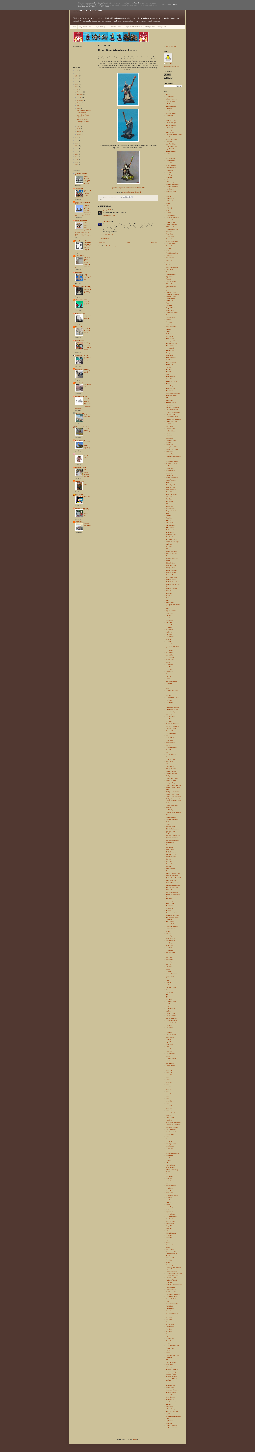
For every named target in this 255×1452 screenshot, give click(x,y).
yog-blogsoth (79, 454)
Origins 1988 (169, 908)
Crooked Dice (169, 324)
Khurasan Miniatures (171, 681)
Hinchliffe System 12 (172, 588)
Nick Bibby (169, 859)
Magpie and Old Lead (82, 355)
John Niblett (169, 653)
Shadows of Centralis (172, 1127)
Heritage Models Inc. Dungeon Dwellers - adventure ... (83, 121)
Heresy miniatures (171, 565)
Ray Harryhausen (170, 1008)
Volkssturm (169, 1357)
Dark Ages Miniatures (172, 341)
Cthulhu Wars (169, 334)
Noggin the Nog (170, 868)
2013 (77, 151)
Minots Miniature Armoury (173, 812)
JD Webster (169, 627)
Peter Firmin (169, 955)
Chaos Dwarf (169, 255)
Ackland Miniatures (171, 99)
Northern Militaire (171, 880)
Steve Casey (169, 1190)
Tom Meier (169, 1317)
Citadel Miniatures (171, 274)
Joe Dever (168, 639)
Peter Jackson (169, 959)
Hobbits (168, 600)
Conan (167, 303)
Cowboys (168, 320)
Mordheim (169, 822)
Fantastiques (169, 438)
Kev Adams (169, 674)
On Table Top (169, 906)
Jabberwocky (169, 620)
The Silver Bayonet (171, 1289)
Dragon (168, 383)
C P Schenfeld (170, 227)
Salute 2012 (169, 1082)
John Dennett (169, 650)
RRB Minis (169, 1061)
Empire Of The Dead (172, 417)
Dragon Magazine (171, 386)
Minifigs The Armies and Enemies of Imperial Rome (173, 799)
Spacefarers (169, 1160)
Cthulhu (168, 331)
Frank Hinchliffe (170, 470)
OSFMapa (168, 910)
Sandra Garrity (170, 1118)
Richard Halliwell (171, 1023)
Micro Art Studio (170, 759)
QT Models (169, 997)
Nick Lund (169, 864)
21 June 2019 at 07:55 (109, 215)
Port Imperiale (79, 340)
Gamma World (170, 492)
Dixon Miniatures (170, 376)
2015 (77, 146)
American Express (171, 120)
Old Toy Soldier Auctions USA (173, 895)
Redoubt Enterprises (171, 1018)
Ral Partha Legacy (171, 1001)
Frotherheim (169, 475)
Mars (167, 735)
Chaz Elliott (169, 265)
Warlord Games (170, 1387)
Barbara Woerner (170, 163)
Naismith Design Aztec (172, 829)
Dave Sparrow (170, 350)
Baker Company (170, 161)
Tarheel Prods (169, 1235)
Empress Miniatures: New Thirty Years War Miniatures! (87, 180)
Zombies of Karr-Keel (172, 1428)
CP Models (169, 322)
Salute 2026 (169, 1110)
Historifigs (169, 593)
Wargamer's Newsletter (172, 1369)
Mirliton (168, 815)
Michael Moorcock (171, 754)
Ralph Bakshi (169, 1004)
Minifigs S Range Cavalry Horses (173, 788)
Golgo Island (169, 523)
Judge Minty (169, 667)
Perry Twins (169, 943)
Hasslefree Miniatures (172, 558)
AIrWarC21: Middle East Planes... (87, 330)
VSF (167, 1360)
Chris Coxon (169, 269)
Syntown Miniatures (171, 1216)
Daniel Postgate (170, 338)
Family (168, 433)
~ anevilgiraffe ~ (80, 413)
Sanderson (168, 1115)
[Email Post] (120, 197)
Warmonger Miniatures (172, 1390)
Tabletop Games (170, 1221)
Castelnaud (169, 246)
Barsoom (168, 172)
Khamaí (168, 679)
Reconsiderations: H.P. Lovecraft (87, 316)
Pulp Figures (169, 992)
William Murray (170, 1409)
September (80, 100)
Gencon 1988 (169, 506)
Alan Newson (169, 111)
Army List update (86, 483)
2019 (77, 90)
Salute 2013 (169, 1084)
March (79, 132)
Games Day (169, 482)
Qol (167, 994)
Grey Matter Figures (171, 539)
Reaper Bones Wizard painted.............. (83, 116)
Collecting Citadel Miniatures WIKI (171, 297)
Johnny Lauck (170, 660)
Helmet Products (170, 563)
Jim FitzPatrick (170, 637)
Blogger (135, 1439)
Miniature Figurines (171, 773)
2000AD (168, 94)
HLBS (167, 598)
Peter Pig (168, 964)
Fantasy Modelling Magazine (171, 441)
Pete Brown (169, 948)
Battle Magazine (170, 175)
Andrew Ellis (169, 127)
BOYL (167, 206)
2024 (77, 76)
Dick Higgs (169, 369)
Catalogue (168, 248)
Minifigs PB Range (171, 780)
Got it (175, 5)
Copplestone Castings (172, 312)
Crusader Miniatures (171, 327)
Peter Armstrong (170, 952)
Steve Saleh (169, 1197)
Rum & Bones (170, 1063)
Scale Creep (169, 1120)
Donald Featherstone (171, 381)
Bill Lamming (170, 182)
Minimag (168, 808)
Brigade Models (170, 215)
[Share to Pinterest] (132, 197)
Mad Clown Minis (171, 728)
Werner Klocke (170, 1399)
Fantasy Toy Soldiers (81, 508)
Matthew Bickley (170, 743)
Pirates (167, 980)
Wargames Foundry (171, 1374)
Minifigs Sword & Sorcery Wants (155, 27)
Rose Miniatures (170, 1053)
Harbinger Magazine (171, 553)
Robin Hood (169, 1039)
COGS (167, 290)
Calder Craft (169, 234)
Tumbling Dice (170, 1338)
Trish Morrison (170, 1334)
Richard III (169, 1025)
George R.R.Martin (171, 511)
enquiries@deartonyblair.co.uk (131, 192)
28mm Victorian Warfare (83, 427)
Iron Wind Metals (171, 618)
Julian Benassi (170, 671)
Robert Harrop (170, 1037)
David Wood (169, 64)
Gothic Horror (170, 527)
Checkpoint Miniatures (172, 267)
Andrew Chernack (171, 125)
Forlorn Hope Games (172, 461)
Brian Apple (169, 213)
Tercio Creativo (170, 1249)
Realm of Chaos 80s (81, 220)
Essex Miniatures (170, 428)
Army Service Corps (171, 146)
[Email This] (124, 197)
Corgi (167, 315)
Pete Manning (169, 950)
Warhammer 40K (170, 1385)
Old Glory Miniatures (172, 887)
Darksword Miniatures (172, 343)
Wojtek (168, 1414)
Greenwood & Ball (171, 534)
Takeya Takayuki (170, 1226)
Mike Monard (169, 764)
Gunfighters (169, 544)
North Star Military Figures (173, 873)
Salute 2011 (169, 1080)
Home (74, 27)
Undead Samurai (170, 1341)
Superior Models (170, 1212)
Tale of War (169, 1228)
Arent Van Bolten (171, 144)
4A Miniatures (170, 96)
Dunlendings (169, 405)
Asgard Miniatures (171, 149)
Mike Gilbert (169, 762)
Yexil (167, 1418)
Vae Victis (168, 1343)
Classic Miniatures (171, 281)
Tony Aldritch (170, 1327)
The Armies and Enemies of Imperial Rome (173, 1268)
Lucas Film (169, 719)
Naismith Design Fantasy (173, 835)
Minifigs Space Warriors (172, 794)
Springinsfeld (107, 210)
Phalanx (168, 969)
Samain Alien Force (171, 1113)
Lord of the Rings (171, 712)
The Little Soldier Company (174, 1285)
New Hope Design (171, 854)
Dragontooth (169, 391)
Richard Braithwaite (171, 1020)
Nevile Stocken (170, 849)
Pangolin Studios (170, 924)
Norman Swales (170, 871)
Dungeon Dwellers (171, 402)
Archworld (169, 141)
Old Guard (169, 890)
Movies (168, 824)
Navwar (168, 845)
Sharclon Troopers (171, 1129)
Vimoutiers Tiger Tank (172, 1355)
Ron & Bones (169, 1049)
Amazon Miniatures (171, 118)
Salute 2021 (169, 1101)
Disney (168, 374)
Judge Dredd (169, 664)
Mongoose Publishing (172, 819)
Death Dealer (169, 360)
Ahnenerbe (169, 108)
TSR (167, 1336)
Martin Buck (169, 740)
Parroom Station (170, 929)
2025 (77, 73)
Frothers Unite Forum (172, 478)
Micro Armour (170, 757)
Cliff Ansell (169, 284)
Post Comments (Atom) (112, 246)
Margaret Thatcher (171, 733)
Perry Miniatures (170, 940)
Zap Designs (169, 1421)
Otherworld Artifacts (171, 913)
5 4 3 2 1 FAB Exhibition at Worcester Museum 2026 (87, 290)
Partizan (168, 931)
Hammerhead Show (171, 551)
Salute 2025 (169, 1108)
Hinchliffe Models (171, 579)
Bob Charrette (170, 198)
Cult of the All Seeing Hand (86, 303)
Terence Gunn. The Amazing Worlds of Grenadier (171, 1253)
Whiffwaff (168, 1404)
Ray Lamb (169, 1011)
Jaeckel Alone (79, 481)
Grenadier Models (171, 537)
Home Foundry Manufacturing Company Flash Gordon (173, 604)
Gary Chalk (169, 497)
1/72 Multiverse (80, 522)
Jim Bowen (169, 632)
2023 (77, 79)
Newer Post (102, 242)
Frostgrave (169, 473)
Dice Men (168, 367)
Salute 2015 (169, 1089)
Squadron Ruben (170, 1165)
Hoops (167, 608)
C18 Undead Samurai (172, 229)
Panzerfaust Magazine (172, 926)
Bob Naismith (169, 201)
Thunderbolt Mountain (172, 1304)
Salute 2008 (169, 1075)
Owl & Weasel (170, 922)
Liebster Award (170, 705)
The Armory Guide (171, 1271)
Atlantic (168, 153)
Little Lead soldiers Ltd (172, 707)
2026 (77, 70)
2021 (77, 84)
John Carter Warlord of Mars (172, 647)
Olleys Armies (170, 903)
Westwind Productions (172, 1402)
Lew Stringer (169, 702)
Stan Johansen (170, 1174)
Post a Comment (105, 238)
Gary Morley (169, 501)
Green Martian (170, 532)
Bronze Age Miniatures (172, 217)
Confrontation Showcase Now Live (87, 359)
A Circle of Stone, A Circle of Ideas (87, 430)
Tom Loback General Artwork (172, 1314)
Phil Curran (106, 221)
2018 (77, 138)
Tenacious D (169, 1245)
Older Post (154, 242)
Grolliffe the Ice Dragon (172, 542)
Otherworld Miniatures (172, 915)
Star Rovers (169, 1178)
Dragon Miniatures (171, 388)
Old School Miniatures (172, 892)
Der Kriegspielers (171, 362)
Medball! (168, 750)
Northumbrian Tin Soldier (173, 885)
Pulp (167, 990)
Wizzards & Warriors (172, 1411)
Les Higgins (169, 700)
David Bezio (169, 355)
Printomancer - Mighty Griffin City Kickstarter (87, 192)
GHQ (167, 513)
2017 (77, 140)
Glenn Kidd (169, 518)
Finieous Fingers (170, 454)
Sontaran (168, 1151)
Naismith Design (170, 826)
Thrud (167, 1301)
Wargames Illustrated (172, 1376)
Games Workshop (171, 489)
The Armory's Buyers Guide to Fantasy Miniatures (174, 1274)
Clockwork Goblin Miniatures (171, 287)
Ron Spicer (169, 1051)
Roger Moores (170, 1042)
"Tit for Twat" (87, 496)
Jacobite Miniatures (171, 625)
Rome (167, 1046)
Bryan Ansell (169, 220)
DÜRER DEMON (86, 456)
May (78, 126)
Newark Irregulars (171, 857)
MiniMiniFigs (169, 810)
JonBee (168, 662)
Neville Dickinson (171, 852)
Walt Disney (169, 1367)
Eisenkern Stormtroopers (173, 412)
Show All (90, 535)
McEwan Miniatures (171, 747)
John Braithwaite (170, 644)
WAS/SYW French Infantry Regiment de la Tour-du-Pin (87, 445)
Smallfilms (169, 1141)
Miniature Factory (171, 771)
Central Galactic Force (172, 253)
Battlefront (169, 177)
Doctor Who (169, 379)
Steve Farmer (169, 1193)
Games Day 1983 (170, 487)
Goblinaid (168, 520)
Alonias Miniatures (171, 113)
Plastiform (168, 982)
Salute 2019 (169, 1099)
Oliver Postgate (170, 901)
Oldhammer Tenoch (115, 27)
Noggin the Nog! (100, 27)
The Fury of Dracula (171, 1280)
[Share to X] (128, 197)
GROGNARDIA (80, 313)
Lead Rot (168, 695)
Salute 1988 (169, 1070)
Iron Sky (168, 615)
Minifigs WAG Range (172, 805)
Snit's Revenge (170, 1146)
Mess (167, 752)
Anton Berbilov (170, 132)
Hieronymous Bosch (171, 577)
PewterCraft (169, 967)
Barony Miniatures (171, 168)
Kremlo (168, 686)
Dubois (168, 398)
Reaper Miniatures (108, 200)
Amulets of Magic (171, 123)
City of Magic (170, 277)
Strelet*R (168, 1202)
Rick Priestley (170, 1027)
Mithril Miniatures (171, 817)
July (78, 105)
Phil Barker (169, 971)
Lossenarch (169, 714)
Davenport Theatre (171, 353)
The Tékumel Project (172, 1296)
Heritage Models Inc (171, 570)
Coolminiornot (170, 310)
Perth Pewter (169, 945)
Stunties (168, 1209)
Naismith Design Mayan (172, 840)
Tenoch (168, 1247)
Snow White (169, 1148)
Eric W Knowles (170, 424)
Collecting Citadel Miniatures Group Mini (172, 293)
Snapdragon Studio (171, 1144)
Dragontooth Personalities (173, 393)
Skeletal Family (170, 1134)
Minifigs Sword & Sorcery (173, 796)
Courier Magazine (171, 317)
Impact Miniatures (171, 611)
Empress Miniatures (171, 421)
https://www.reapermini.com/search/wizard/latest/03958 (128, 188)
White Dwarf (169, 1406)
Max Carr (168, 745)
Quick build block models (87, 524)
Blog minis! (169, 194)
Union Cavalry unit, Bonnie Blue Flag (87, 276)
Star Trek (168, 1181)
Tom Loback (169, 1311)
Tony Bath (169, 1329)
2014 (77, 148)
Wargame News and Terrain (81, 174)
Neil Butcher (169, 847)
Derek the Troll (170, 365)
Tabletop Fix (79, 188)
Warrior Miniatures (171, 1395)
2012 (77, 154)
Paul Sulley (169, 936)
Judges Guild (169, 669)
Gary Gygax (169, 499)
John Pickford (169, 655)
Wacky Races (169, 1364)
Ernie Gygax (169, 426)
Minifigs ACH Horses (172, 778)
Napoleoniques (170, 842)
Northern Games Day (172, 876)
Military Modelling (171, 769)
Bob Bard (168, 196)
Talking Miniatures (171, 1233)
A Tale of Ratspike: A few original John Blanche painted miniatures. (87, 346)
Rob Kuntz (169, 1032)
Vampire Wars (170, 1348)
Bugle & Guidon (170, 222)
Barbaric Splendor (171, 165)
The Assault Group (171, 1278)
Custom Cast (169, 336)
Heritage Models (170, 568)
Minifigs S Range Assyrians (173, 785)
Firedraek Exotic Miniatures (173, 456)
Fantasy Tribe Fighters (172, 449)
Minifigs (168, 776)
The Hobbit (169, 1282)
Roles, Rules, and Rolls (82, 241)
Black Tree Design (171, 191)
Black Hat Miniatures (172, 186)
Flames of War (170, 459)
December (80, 92)
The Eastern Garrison (81, 300)
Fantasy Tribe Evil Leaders (173, 447)
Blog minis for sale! (85, 27)
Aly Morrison (169, 115)
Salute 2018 (169, 1096)
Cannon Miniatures (171, 243)
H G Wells (169, 546)
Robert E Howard (171, 1035)
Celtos (167, 251)
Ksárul (167, 688)
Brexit (167, 210)
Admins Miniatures (171, 106)
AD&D (168, 104)
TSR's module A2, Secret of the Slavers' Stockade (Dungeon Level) (87, 246)
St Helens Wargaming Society (172, 1170)
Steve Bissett (169, 1188)
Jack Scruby (169, 622)
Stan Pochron (169, 1176)
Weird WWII (79, 495)
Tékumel (168, 1242)
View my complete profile (171, 66)
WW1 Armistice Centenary (173, 1416)
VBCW (168, 1350)
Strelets (168, 1204)
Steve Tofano (169, 1200)
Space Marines (170, 1158)
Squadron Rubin (170, 1167)
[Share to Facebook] (130, 197)
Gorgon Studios (170, 525)
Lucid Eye (169, 721)
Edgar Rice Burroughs (172, 410)
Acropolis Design (170, 101)
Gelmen (168, 504)
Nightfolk (168, 866)
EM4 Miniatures (170, 414)
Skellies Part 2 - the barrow (87, 415)
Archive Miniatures (171, 139)
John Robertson (170, 657)
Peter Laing (169, 962)
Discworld (168, 372)
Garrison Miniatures (171, 494)
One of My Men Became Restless (82, 203)
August (79, 103)
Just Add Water (80, 256)
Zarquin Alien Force (171, 1425)
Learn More (166, 5)
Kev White (169, 676)
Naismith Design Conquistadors (170, 832)
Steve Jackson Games (172, 1195)
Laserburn (168, 693)
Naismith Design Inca (172, 838)
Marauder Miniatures (171, 731)
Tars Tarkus (169, 1238)
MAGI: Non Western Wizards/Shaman (87, 512)
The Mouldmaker (170, 1287)
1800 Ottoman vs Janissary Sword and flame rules (87, 472)
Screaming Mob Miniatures (173, 1122)
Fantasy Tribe (169, 444)
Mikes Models (170, 766)
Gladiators (168, 515)
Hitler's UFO (169, 595)
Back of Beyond (170, 158)
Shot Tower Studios (171, 1132)
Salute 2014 (169, 1087)
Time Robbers (170, 1308)
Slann (167, 1136)
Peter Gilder (169, 957)
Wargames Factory (171, 1372)
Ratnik (167, 1006)
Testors (168, 1262)
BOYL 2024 (169, 208)
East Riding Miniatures (172, 407)
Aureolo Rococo (170, 156)
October (79, 97)
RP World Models (171, 1058)
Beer (167, 179)
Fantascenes (169, 436)
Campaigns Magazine (172, 241)
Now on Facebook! (171, 46)
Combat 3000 (169, 301)
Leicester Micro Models (172, 698)
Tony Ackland (170, 1324)
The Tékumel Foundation (173, 1294)
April (78, 129)
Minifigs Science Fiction (172, 792)
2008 (77, 162)
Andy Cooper (169, 130)
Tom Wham (169, 1319)
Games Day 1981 (170, 485)
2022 (77, 81)
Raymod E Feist (170, 1013)
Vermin (168, 1353)
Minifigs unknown (171, 803)
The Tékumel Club (171, 1292)
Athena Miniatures (171, 151)
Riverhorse (169, 1030)
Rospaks (168, 1056)
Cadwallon (169, 232)
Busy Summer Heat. (87, 385)
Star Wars (168, 1183)
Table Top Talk (170, 1219)
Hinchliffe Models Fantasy (173, 582)
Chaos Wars (169, 260)
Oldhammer (169, 899)
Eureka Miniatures (171, 431)
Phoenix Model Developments (170, 977)
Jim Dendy (169, 634)
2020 (77, 87)
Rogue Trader (169, 1044)
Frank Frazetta (170, 468)
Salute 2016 (169, 1091)
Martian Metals (170, 738)
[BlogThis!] (126, 197)
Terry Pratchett (170, 1258)
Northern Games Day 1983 (173, 878)
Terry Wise (169, 1260)
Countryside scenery (87, 371)
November (80, 95)
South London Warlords (172, 1153)
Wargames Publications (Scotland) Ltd (172, 1379)
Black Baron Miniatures (172, 184)
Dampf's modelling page (82, 286)
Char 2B (168, 262)
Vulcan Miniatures (171, 1362)
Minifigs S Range (170, 783)
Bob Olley (168, 203)
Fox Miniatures (170, 466)
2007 (77, 165)
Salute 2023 (169, 1103)
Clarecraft (168, 279)
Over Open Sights (80, 440)
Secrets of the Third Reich (173, 1125)
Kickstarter (169, 683)
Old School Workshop (82, 369)
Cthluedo (168, 329)
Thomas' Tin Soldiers (172, 1299)
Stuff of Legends (170, 1207)
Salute (167, 1068)
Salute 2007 (169, 1073)
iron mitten (78, 272)
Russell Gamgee (170, 1065)
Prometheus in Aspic (81, 396)
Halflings (168, 549)
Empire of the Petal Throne (173, 419)
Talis (167, 1231)
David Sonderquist (171, 357)
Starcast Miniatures (171, 1186)
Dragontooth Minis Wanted (133, 27)
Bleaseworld (78, 327)
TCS (167, 1240)
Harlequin (168, 556)
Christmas (168, 272)
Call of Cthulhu (170, 239)
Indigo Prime (169, 613)
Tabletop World (170, 1223)
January (79, 134)
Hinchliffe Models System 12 (173, 585)
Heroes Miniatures (171, 572)
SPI (167, 1163)
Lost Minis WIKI (170, 716)
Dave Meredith (170, 348)
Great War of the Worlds (172, 530)
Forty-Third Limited (171, 463)
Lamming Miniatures (172, 690)
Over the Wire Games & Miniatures (172, 918)
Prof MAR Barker (171, 987)
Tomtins (168, 1322)
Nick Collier (169, 861)
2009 (77, 159)
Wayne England (170, 1397)
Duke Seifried (170, 400)
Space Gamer (169, 1155)
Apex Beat (169, 137)
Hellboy (168, 561)
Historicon (169, 591)
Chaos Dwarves (170, 258)
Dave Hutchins (170, 346)
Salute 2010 (169, 1077)
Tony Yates (169, 1331)
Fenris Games (169, 451)
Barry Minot (169, 170)
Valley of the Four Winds (173, 1346)
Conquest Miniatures (171, 308)
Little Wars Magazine (172, 709)
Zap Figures (169, 1423)
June (78, 108)
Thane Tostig (169, 1265)
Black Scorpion (170, 189)
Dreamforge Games (171, 395)
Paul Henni (169, 933)
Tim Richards (169, 1306)
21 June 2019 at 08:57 (109, 234)
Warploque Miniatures (172, 1392)
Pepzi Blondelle (170, 938)
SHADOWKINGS (80, 468)
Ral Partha (169, 999)
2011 (77, 157)
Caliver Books (170, 236)
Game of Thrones (171, 480)
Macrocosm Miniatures (172, 724)
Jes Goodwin (169, 630)
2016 (77, 143)
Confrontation (170, 305)
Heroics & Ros (170, 575)
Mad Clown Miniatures (172, 726)
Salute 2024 (169, 1106)
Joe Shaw (168, 641)
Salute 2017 (169, 1094)
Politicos (168, 985)
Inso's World (79, 383)
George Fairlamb (170, 508)
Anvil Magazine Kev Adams (174, 134)
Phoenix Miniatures (171, 974)
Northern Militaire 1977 (172, 883)
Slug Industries (170, 1139)
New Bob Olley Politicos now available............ (84, 111)
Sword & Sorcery (171, 1214)
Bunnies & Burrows (171, 224)
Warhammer (169, 1383)
